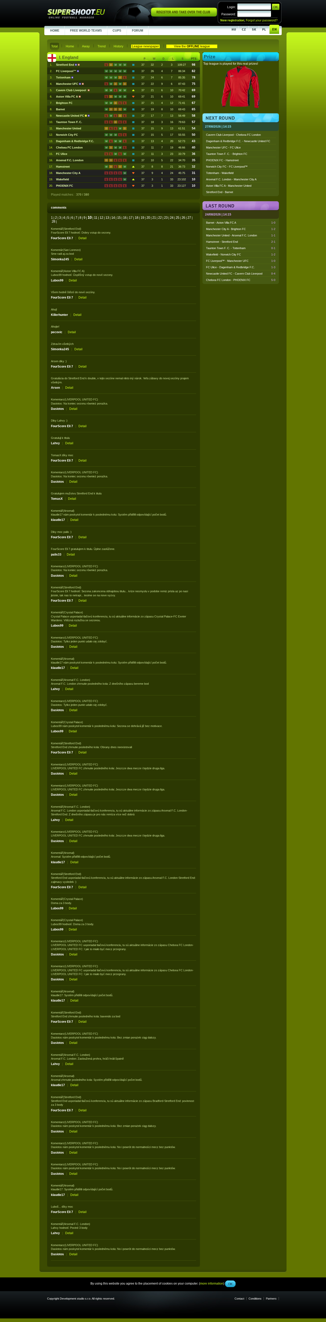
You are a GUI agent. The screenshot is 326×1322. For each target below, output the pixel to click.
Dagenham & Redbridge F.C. (75, 141)
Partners (271, 1298)
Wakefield (62, 179)
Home (70, 46)
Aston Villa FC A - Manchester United (228, 185)
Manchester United (68, 128)
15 (119, 218)
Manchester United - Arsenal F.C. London (240, 235)
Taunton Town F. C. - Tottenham (240, 248)
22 (160, 218)
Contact (239, 1298)
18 (136, 218)
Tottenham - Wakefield (220, 172)
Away (86, 46)
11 (95, 218)
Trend (102, 46)
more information (211, 114)
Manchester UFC (67, 83)
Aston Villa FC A (67, 96)
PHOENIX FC (64, 185)
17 (130, 218)
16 (125, 218)
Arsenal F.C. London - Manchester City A (231, 179)
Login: (231, 7)
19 (142, 218)
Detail (82, 238)
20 (148, 218)
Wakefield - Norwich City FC (240, 254)
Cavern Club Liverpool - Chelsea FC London (233, 134)
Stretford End (65, 64)
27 (189, 218)
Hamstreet (63, 166)
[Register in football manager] (184, 15)
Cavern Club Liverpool (72, 90)
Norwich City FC (67, 134)
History (118, 46)
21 (154, 218)
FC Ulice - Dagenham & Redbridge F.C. (240, 267)
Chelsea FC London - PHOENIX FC (240, 279)
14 (113, 218)
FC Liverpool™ (66, 71)
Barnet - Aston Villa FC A (240, 222)
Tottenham (63, 77)
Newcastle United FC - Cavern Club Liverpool (240, 273)
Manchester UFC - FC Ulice (223, 147)
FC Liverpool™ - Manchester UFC (240, 260)
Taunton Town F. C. (69, 122)
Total (54, 46)
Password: (228, 14)
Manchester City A (68, 172)
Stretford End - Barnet (219, 192)
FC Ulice (61, 153)
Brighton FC (64, 102)
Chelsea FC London (69, 147)
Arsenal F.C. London (70, 160)
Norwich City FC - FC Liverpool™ (227, 166)
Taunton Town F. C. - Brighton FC (226, 153)
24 (171, 218)
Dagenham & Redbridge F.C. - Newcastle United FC (238, 141)
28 (53, 221)
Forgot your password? (262, 20)
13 (107, 218)
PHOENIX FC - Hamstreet (222, 160)
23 (166, 218)
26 (183, 218)
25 (177, 218)
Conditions (255, 1298)
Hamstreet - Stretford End (240, 241)
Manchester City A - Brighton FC (240, 229)
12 (101, 218)
